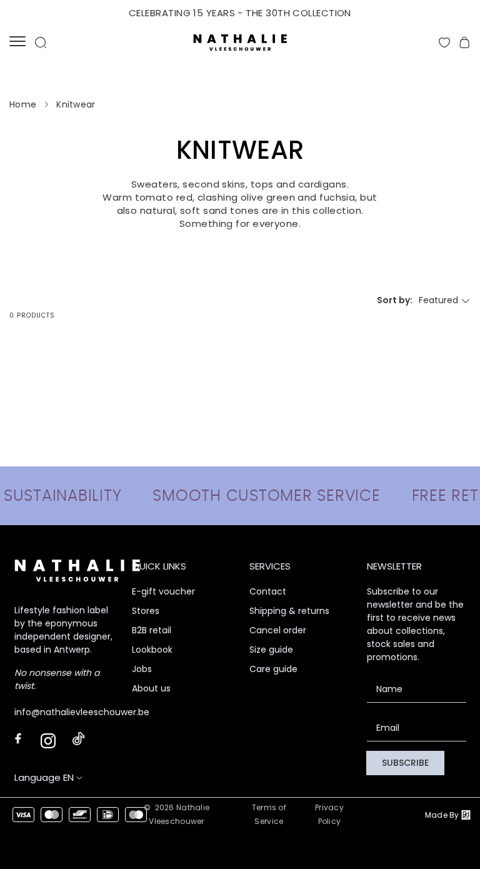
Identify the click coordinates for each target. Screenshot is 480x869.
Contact (267, 591)
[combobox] (445, 300)
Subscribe (405, 762)
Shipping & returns (289, 611)
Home (22, 104)
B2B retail (151, 630)
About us (151, 688)
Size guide (271, 649)
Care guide (273, 669)
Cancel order (277, 630)
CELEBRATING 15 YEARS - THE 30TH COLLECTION (240, 12)
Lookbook (152, 649)
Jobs (142, 669)
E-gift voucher (163, 591)
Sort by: (394, 300)
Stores (145, 611)
